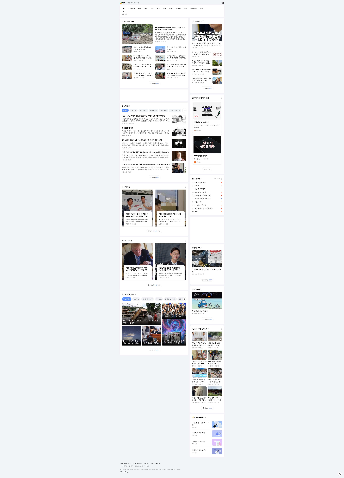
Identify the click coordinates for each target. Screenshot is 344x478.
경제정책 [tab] (133, 110)
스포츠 (133, 3)
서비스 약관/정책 (155, 463)
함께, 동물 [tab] (163, 110)
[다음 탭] (184, 110)
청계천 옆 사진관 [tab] (148, 299)
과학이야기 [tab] (153, 110)
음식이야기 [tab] (143, 110)
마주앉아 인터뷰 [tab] (175, 110)
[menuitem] (123, 8)
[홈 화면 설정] (340, 474)
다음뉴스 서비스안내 (125, 463)
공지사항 (146, 463)
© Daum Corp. (124, 472)
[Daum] (121, 2)
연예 (128, 3)
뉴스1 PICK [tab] (126, 299)
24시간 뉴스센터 (137, 463)
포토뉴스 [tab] (136, 299)
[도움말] (185, 187)
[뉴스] (123, 2)
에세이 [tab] (125, 110)
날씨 (137, 3)
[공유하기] (222, 2)
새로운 (155, 83)
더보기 (206, 169)
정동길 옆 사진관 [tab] (170, 299)
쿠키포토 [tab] (159, 299)
